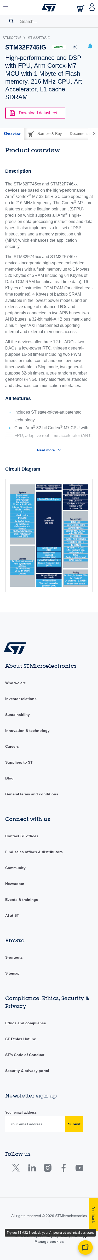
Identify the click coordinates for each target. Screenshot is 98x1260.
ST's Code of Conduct (24, 1055)
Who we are (15, 683)
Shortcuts (14, 957)
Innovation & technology (27, 730)
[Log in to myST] (92, 7)
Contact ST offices (21, 836)
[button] (6, 7)
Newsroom (14, 884)
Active (59, 47)
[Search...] (11, 20)
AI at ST (12, 915)
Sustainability (17, 715)
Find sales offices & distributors (34, 852)
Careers (12, 746)
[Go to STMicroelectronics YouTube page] (79, 1169)
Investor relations (21, 699)
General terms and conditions (31, 794)
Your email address (21, 1112)
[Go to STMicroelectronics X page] (17, 1169)
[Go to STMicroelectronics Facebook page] (63, 1169)
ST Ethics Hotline (20, 1039)
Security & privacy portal (27, 1071)
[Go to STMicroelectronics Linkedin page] (32, 1169)
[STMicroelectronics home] (49, 7)
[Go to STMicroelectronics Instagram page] (47, 1169)
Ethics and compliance (25, 1023)
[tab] (12, 134)
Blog (9, 778)
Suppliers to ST (19, 762)
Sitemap (12, 973)
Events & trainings (21, 899)
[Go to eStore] (81, 8)
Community (15, 868)
